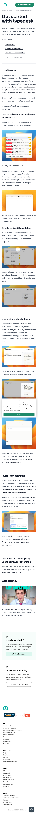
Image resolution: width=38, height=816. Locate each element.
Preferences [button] (17, 410)
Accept (19, 414)
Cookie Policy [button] (10, 408)
